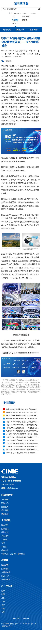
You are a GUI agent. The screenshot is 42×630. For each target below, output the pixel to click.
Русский (33, 13)
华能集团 (8, 57)
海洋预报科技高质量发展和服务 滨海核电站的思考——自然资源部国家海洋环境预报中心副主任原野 (22, 409)
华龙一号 (32, 51)
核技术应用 (16, 23)
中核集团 (30, 54)
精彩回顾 (5, 510)
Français (24, 13)
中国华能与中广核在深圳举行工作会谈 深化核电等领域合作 (22, 453)
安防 (3, 612)
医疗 (3, 591)
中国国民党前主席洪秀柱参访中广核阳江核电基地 (22, 412)
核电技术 (5, 550)
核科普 (4, 547)
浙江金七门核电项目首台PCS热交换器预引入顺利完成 (22, 450)
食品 (3, 605)
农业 (3, 609)
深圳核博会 (26, 17)
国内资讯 (7, 30)
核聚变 (24, 20)
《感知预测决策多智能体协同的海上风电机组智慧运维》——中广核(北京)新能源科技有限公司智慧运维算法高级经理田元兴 (22, 447)
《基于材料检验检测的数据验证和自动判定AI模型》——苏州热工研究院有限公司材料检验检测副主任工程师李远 (22, 437)
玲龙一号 (11, 54)
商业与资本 (5, 580)
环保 (3, 598)
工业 (3, 602)
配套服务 (5, 507)
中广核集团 (21, 54)
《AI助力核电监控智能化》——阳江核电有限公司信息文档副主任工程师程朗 (22, 428)
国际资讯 (20, 30)
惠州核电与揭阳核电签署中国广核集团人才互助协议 (22, 419)
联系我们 (5, 514)
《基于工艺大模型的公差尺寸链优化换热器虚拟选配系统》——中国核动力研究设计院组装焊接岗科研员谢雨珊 (22, 425)
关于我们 (16, 618)
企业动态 (5, 536)
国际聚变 (5, 569)
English (16, 13)
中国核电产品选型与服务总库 (13, 554)
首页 (13, 17)
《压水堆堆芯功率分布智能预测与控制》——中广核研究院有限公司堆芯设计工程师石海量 (22, 443)
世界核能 (15, 20)
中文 (10, 13)
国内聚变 (5, 565)
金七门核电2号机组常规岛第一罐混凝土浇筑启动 (22, 434)
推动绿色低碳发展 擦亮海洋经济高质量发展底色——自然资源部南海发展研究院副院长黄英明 (22, 416)
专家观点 (5, 540)
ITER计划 (5, 576)
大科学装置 (5, 572)
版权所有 (26, 618)
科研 (3, 594)
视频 (3, 543)
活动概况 (5, 500)
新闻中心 (5, 503)
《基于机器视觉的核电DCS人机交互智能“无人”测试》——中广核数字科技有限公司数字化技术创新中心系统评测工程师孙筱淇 (22, 440)
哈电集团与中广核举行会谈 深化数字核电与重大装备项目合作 (22, 431)
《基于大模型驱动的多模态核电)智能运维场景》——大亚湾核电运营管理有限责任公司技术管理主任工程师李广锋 (22, 422)
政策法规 (34, 30)
